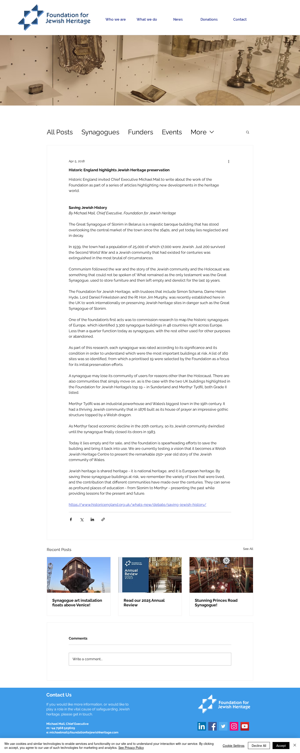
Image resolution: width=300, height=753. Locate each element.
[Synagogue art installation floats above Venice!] (78, 575)
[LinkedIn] (201, 726)
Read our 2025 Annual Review (144, 602)
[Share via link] (103, 519)
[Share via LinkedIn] (92, 519)
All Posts (60, 132)
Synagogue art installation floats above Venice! (77, 602)
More (199, 132)
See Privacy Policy (131, 747)
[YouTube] (244, 726)
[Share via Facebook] (71, 519)
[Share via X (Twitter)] (82, 519)
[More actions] (228, 161)
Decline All (259, 745)
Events (172, 132)
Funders (140, 132)
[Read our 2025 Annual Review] (150, 575)
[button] (115, 19)
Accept (281, 745)
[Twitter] (223, 726)
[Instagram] (234, 726)
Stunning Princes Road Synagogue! (216, 602)
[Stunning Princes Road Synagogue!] (221, 575)
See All (248, 549)
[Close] (294, 745)
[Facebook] (212, 726)
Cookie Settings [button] (233, 745)
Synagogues (100, 132)
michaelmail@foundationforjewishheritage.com (83, 732)
